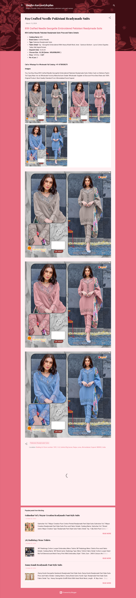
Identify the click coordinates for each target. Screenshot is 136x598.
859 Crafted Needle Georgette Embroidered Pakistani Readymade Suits (63, 28)
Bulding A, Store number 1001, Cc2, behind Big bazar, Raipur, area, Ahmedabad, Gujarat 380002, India (71, 447)
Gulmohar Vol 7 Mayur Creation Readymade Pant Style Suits (52, 515)
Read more (107, 534)
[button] (109, 18)
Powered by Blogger (69, 592)
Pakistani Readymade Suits (39, 443)
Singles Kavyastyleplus (39, 5)
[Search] (114, 6)
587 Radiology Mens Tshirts (37, 540)
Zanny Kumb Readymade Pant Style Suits (43, 565)
